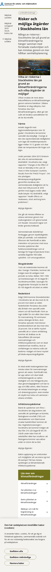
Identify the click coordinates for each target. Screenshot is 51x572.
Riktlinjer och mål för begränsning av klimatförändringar (29, 512)
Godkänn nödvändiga (20, 557)
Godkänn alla (16, 551)
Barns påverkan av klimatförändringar (28, 501)
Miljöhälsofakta (8, 40)
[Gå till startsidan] (25, 4)
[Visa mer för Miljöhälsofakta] (2, 39)
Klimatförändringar (29, 483)
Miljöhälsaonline (8, 16)
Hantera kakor (17, 563)
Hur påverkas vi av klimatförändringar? (29, 491)
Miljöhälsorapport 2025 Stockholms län (8, 28)
